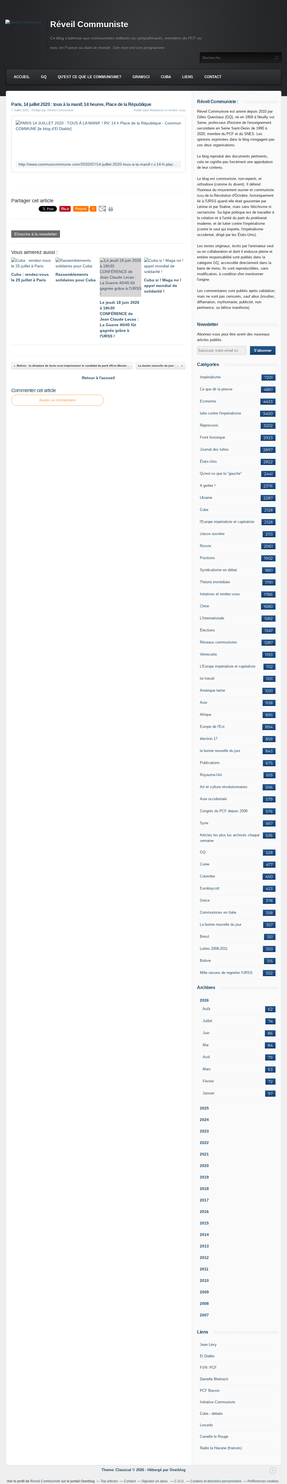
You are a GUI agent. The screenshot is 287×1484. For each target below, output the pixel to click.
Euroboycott (209, 888)
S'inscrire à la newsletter (35, 234)
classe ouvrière (212, 534)
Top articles (109, 1481)
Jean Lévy (208, 1344)
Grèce (205, 900)
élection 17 (208, 739)
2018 (204, 1188)
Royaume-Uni (211, 775)
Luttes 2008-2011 (214, 948)
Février (208, 1081)
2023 (204, 1131)
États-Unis (208, 461)
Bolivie (205, 961)
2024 (204, 1119)
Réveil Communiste (89, 24)
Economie (208, 401)
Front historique (212, 437)
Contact (212, 77)
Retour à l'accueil (98, 378)
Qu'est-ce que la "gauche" (221, 473)
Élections (207, 630)
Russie (205, 546)
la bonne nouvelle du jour (220, 751)
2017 (204, 1200)
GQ (44, 77)
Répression (209, 425)
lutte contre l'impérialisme (220, 413)
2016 (204, 1211)
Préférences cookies (263, 1481)
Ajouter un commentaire (57, 400)
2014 (204, 1234)
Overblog (178, 1470)
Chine (204, 606)
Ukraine (206, 498)
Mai (206, 1045)
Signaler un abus (155, 1481)
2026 (204, 1000)
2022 (204, 1142)
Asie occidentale (213, 799)
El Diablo (207, 1356)
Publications (210, 763)
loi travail (207, 678)
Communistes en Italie (218, 912)
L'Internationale (212, 618)
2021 (204, 1154)
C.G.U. (179, 1481)
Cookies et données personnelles (216, 1481)
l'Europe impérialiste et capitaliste (227, 522)
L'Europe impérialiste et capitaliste (227, 666)
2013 (204, 1246)
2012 (204, 1257)
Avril (206, 1057)
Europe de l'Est (212, 726)
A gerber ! (208, 485)
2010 (204, 1280)
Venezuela (208, 654)
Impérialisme (210, 377)
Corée (204, 864)
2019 (204, 1177)
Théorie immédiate (215, 582)
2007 (204, 1315)
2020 (204, 1165)
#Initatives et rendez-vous (168, 110)
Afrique (205, 714)
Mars (207, 1069)
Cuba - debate (211, 1413)
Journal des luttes (214, 449)
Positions (207, 558)
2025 (204, 1108)
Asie (203, 702)
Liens (187, 77)
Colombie (207, 876)
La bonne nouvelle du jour (220, 924)
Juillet (207, 1021)
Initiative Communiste (217, 1402)
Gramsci (141, 77)
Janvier (208, 1093)
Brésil (204, 936)
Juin (206, 1033)
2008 (204, 1303)
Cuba (166, 77)
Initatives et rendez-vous (220, 594)
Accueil (22, 77)
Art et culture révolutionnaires (223, 787)
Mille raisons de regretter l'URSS (226, 973)
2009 (204, 1292)
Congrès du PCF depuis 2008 (223, 811)
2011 (204, 1269)
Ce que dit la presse (216, 389)
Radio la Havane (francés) (221, 1448)
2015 (204, 1223)
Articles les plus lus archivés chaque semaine (230, 838)
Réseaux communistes (218, 642)
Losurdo (206, 1425)
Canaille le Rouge (214, 1436)
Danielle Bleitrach (214, 1379)
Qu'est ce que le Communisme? (89, 77)
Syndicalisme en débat (218, 570)
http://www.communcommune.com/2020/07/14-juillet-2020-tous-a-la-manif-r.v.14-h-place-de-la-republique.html (98, 164)
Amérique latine (212, 690)
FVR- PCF (208, 1367)
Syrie (204, 823)
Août (206, 1009)
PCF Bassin (209, 1390)
